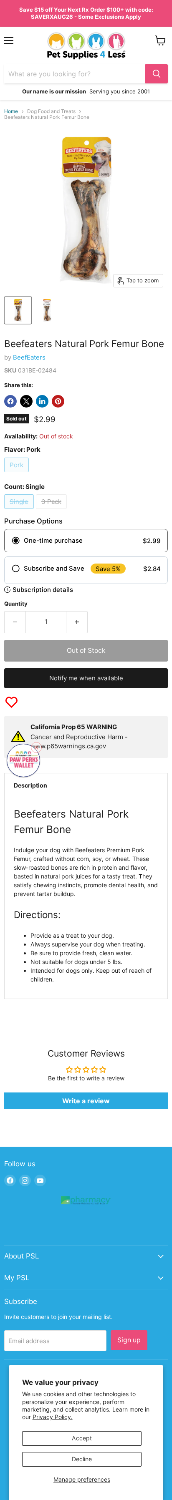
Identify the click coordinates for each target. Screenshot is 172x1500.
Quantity (16, 604)
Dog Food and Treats (51, 111)
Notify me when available (86, 678)
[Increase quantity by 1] (77, 622)
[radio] (86, 540)
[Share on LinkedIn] (42, 401)
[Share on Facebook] (10, 401)
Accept (82, 1438)
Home (11, 111)
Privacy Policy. (53, 1416)
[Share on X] (26, 401)
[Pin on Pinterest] (58, 401)
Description (30, 785)
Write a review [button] (86, 1101)
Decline (82, 1458)
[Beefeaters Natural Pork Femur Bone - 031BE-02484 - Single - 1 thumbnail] (18, 310)
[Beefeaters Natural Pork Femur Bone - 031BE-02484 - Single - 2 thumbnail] (47, 310)
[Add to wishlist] (11, 702)
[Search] (156, 73)
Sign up (129, 1340)
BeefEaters (29, 357)
